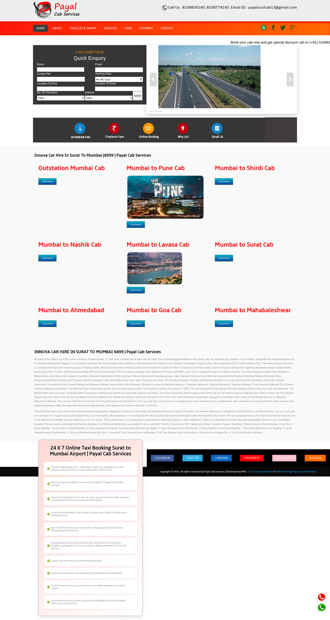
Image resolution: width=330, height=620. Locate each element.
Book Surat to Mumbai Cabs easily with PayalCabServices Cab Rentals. (87, 573)
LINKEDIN (221, 458)
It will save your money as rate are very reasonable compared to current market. (88, 587)
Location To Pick (47, 83)
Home (40, 28)
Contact (167, 28)
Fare (128, 28)
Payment (146, 28)
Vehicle (89, 92)
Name (40, 64)
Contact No (44, 73)
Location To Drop (105, 83)
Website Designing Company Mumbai (296, 471)
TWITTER (193, 458)
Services (110, 28)
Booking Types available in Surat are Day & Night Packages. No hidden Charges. (87, 483)
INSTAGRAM (285, 458)
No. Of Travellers (47, 92)
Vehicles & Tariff (83, 28)
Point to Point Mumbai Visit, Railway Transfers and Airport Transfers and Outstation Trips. (88, 514)
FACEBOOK (162, 458)
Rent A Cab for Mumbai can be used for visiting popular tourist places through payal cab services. (87, 529)
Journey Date (103, 73)
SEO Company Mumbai (260, 471)
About (57, 28)
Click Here (47, 181)
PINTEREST (252, 458)
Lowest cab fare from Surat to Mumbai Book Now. (76, 560)
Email (98, 64)
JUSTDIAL (315, 458)
